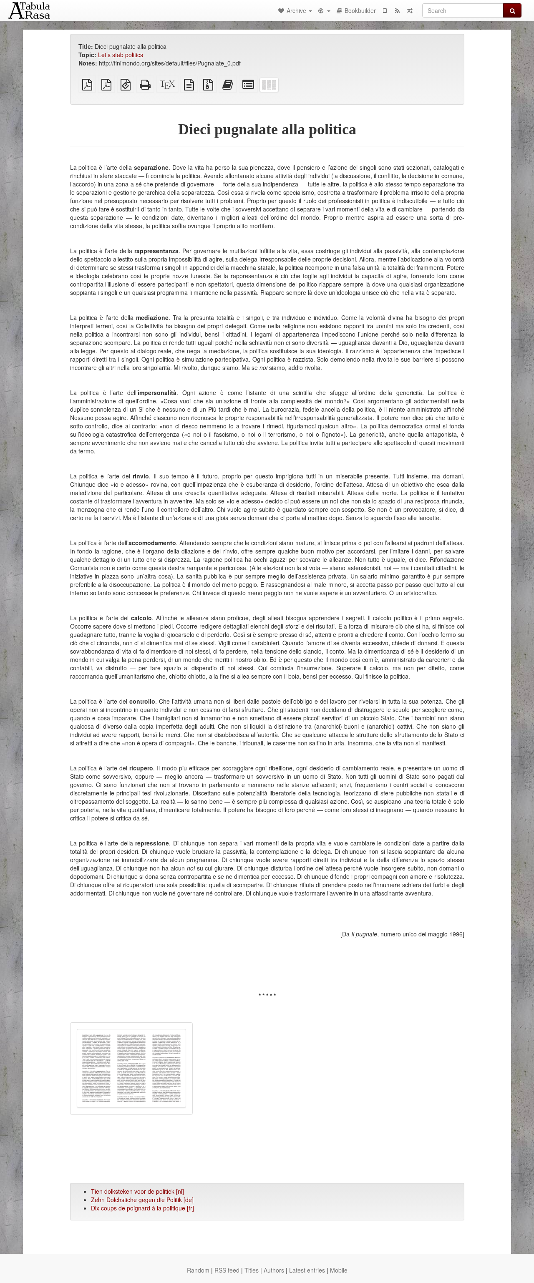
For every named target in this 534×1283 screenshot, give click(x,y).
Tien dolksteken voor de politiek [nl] (137, 1191)
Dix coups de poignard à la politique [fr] (142, 1208)
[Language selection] (324, 10)
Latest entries (307, 1270)
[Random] (409, 10)
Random (198, 1270)
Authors (274, 1270)
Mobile (339, 1270)
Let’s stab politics (120, 54)
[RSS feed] (397, 10)
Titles (251, 1270)
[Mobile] (384, 10)
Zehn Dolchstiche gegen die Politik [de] (142, 1199)
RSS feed (226, 1270)
